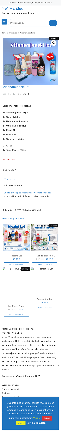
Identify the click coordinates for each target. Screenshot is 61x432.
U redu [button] (21, 423)
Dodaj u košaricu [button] (16, 264)
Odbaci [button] (47, 418)
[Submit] (53, 23)
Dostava (6, 393)
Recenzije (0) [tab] (9, 170)
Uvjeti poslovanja (10, 385)
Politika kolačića (36, 422)
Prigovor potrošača (11, 389)
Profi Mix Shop (13, 8)
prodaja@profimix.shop (41, 353)
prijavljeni (19, 196)
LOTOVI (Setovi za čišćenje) (27, 210)
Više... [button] (37, 418)
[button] (53, 43)
